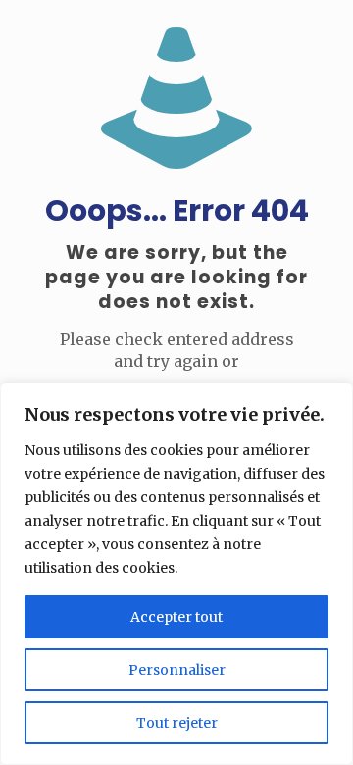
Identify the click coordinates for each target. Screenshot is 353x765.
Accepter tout (176, 617)
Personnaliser (177, 670)
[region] (176, 573)
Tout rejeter (177, 723)
